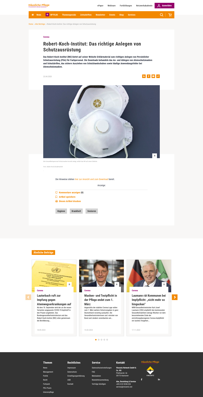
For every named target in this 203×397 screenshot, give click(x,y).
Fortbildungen (126, 5)
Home (33, 15)
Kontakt (70, 384)
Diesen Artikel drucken (70, 201)
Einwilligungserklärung (76, 376)
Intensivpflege (48, 392)
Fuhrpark (46, 384)
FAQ (93, 372)
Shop (121, 15)
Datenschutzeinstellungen (102, 368)
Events (112, 15)
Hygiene (61, 211)
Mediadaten (96, 376)
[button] (98, 339)
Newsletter (100, 15)
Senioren (91, 211)
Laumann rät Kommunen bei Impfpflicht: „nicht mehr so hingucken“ (149, 300)
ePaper (100, 5)
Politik (45, 376)
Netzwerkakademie (144, 5)
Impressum (71, 368)
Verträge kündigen (99, 384)
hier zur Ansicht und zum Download (91, 179)
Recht (45, 380)
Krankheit (76, 211)
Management (48, 372)
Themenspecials (69, 15)
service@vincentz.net (124, 387)
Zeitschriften (86, 15)
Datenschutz (72, 372)
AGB (69, 380)
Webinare (112, 5)
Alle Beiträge (40, 24)
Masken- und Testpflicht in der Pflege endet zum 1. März (100, 300)
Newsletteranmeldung (100, 380)
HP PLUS (54, 15)
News (39, 15)
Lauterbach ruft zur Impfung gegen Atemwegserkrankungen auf (54, 300)
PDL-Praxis (47, 388)
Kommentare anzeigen (71, 192)
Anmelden (166, 5)
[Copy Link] (158, 76)
